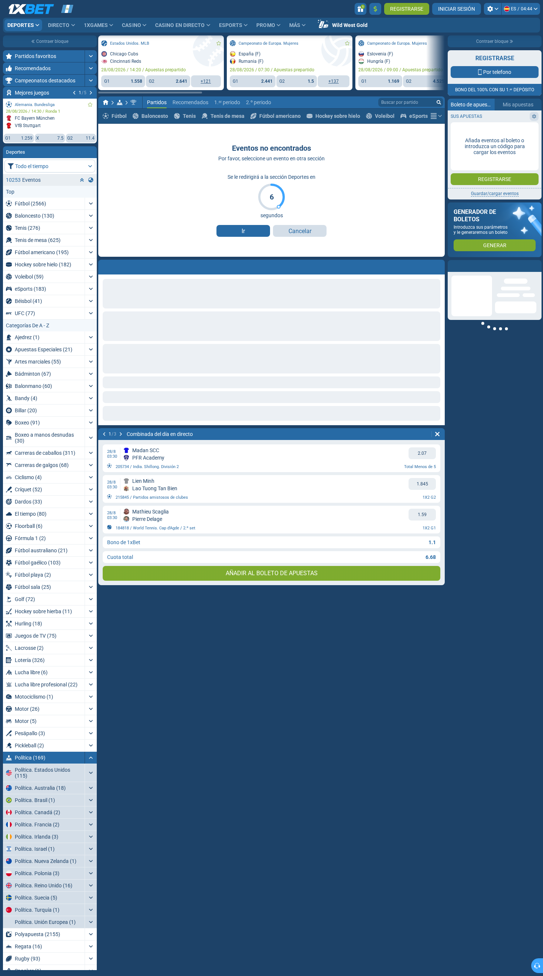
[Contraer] (91, 758)
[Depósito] (375, 9)
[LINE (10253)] (105, 102)
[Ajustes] (492, 9)
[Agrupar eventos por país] (90, 179)
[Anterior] (74, 93)
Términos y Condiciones (492, 132)
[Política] (119, 102)
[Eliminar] (437, 434)
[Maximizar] (91, 56)
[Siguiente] (91, 93)
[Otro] (436, 116)
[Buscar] (438, 102)
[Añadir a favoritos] (90, 104)
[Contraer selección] (82, 179)
